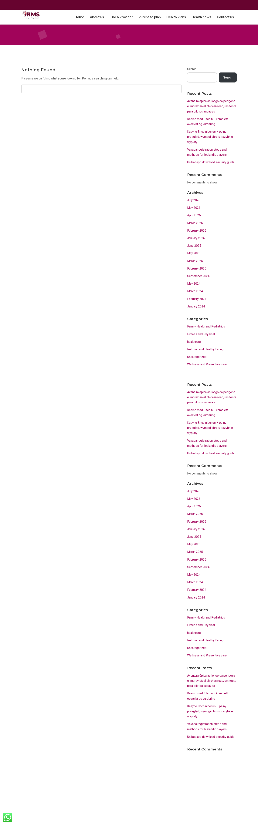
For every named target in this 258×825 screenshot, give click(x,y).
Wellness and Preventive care (207, 364)
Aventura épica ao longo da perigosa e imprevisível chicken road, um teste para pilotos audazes (211, 106)
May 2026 (193, 208)
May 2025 (193, 253)
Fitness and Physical (201, 334)
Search (191, 69)
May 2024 (193, 283)
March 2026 (195, 223)
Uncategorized (196, 357)
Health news (201, 17)
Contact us (225, 17)
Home (79, 17)
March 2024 (195, 291)
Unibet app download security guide (210, 162)
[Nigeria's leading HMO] (30, 14)
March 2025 (195, 261)
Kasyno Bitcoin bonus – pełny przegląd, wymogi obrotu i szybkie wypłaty (210, 137)
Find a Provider (121, 17)
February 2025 (196, 268)
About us (97, 17)
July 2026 (193, 200)
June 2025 (194, 245)
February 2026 (196, 230)
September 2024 (198, 276)
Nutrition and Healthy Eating (205, 349)
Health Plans (176, 17)
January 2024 (196, 306)
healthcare (194, 342)
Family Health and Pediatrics (206, 326)
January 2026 (196, 238)
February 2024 (196, 299)
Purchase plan (150, 17)
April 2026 (194, 215)
